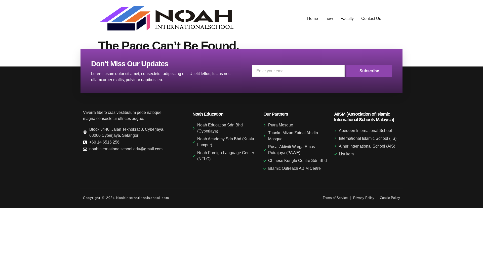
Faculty (347, 18)
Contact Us (371, 18)
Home (312, 18)
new (329, 18)
